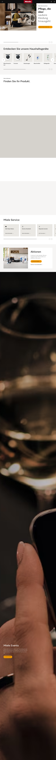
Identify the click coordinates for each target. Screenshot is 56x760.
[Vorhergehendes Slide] (49, 42)
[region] (28, 23)
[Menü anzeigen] (2, 1)
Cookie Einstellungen (41, 752)
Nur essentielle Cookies (42, 749)
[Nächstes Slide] (51, 42)
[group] (11, 160)
